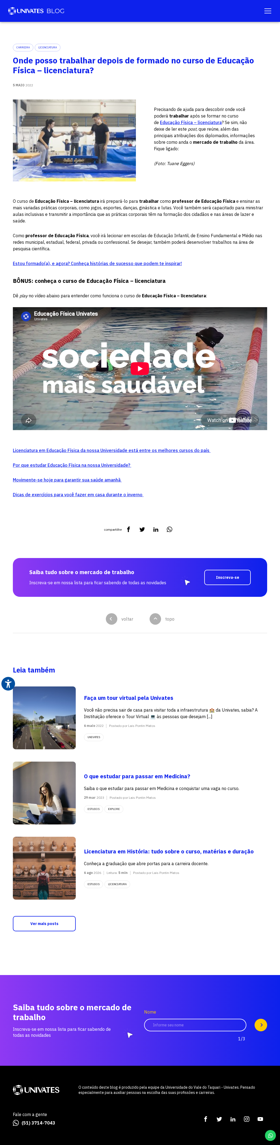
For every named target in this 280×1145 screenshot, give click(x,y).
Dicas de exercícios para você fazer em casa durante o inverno (78, 494)
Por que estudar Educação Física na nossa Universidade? (72, 465)
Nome (150, 1012)
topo (169, 619)
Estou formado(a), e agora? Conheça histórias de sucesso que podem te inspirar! (97, 263)
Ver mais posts (44, 923)
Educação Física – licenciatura (191, 122)
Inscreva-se (227, 577)
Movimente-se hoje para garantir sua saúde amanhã (67, 480)
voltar (127, 619)
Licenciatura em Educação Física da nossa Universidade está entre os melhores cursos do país (112, 450)
